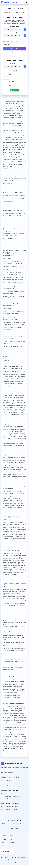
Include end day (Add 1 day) (11, 41)
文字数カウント (6, 824)
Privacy (14, 862)
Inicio (4, 793)
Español (12, 842)
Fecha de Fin (14, 32)
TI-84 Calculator (19, 826)
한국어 (11, 835)
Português (11, 846)
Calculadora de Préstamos (10, 806)
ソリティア (14, 824)
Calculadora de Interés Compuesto (13, 799)
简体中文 (11, 839)
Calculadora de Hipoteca (10, 809)
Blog (4, 812)
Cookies (21, 862)
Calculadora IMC (7, 780)
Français (4, 846)
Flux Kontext (14, 828)
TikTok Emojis (23, 824)
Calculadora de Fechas (9, 786)
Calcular (15, 48)
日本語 (4, 835)
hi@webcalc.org (8, 772)
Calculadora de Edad (9, 783)
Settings (7, 44)
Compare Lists (9, 826)
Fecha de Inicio (14, 26)
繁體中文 (4, 842)
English (4, 839)
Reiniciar (14, 52)
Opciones (14, 39)
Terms (7, 862)
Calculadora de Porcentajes (11, 796)
